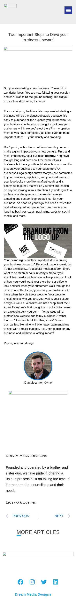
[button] (68, 10)
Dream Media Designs (33, 594)
